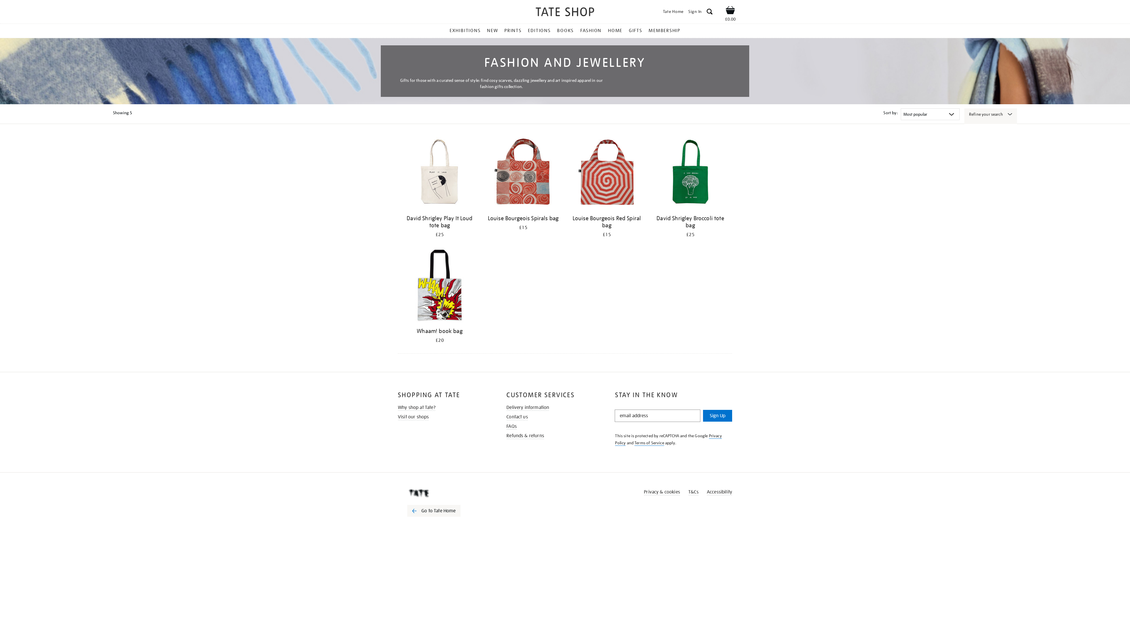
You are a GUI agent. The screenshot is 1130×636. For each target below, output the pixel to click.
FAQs (511, 426)
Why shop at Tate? (417, 407)
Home (615, 31)
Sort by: (890, 112)
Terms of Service (649, 442)
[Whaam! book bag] (439, 286)
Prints (513, 31)
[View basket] (730, 11)
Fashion (590, 31)
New (492, 31)
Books (565, 31)
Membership (664, 31)
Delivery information (527, 407)
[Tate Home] (444, 493)
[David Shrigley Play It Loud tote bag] (439, 173)
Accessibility (719, 492)
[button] (709, 12)
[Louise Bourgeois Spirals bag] (523, 173)
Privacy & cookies (662, 492)
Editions (539, 31)
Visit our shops (413, 417)
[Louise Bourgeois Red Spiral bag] (606, 173)
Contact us (517, 417)
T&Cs (693, 492)
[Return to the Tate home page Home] (565, 12)
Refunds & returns (525, 436)
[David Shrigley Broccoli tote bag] (690, 173)
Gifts (635, 31)
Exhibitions (465, 31)
